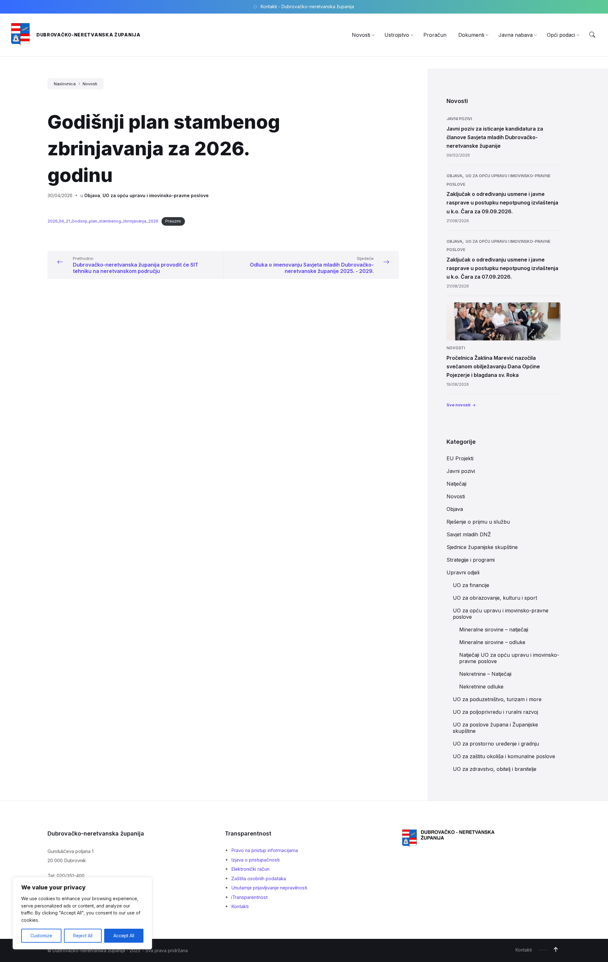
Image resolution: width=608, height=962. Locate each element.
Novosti (90, 83)
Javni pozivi (459, 118)
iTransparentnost (249, 897)
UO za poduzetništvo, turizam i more (497, 699)
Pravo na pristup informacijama (264, 850)
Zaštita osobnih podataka (258, 878)
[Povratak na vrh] (555, 949)
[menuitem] (361, 35)
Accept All (123, 935)
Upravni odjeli (462, 572)
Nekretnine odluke (481, 686)
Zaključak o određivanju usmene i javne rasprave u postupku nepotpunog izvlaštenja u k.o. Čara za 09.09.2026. (502, 202)
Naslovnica (65, 83)
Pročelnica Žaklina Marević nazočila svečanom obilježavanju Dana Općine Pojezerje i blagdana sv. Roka (493, 366)
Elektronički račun (250, 869)
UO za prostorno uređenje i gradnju (496, 743)
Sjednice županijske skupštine (482, 547)
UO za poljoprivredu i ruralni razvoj (495, 712)
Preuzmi (173, 221)
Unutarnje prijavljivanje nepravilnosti (269, 888)
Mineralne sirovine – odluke (492, 642)
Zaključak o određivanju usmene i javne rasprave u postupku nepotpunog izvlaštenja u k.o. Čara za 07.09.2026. (502, 268)
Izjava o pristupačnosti (255, 860)
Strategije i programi (470, 560)
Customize (41, 935)
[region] (82, 913)
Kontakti (240, 906)
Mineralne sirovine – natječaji (493, 629)
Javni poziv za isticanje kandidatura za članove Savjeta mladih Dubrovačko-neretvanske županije (494, 137)
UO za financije (471, 585)
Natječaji (456, 484)
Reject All (82, 935)
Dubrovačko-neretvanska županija (88, 34)
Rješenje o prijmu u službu (478, 522)
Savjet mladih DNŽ (468, 534)
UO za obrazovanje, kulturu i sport (495, 598)
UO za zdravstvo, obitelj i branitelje (494, 769)
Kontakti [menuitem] (524, 949)
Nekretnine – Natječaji (485, 674)
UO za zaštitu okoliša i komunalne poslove (504, 756)
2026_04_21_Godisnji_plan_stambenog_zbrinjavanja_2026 (103, 221)
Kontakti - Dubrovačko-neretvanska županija (307, 6)
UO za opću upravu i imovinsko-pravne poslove (156, 195)
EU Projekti (459, 458)
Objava (92, 195)
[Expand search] (592, 35)
